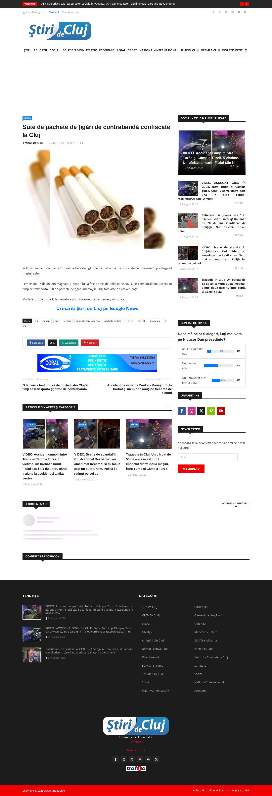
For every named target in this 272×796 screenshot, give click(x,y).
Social (55, 50)
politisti (142, 321)
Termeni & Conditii (238, 790)
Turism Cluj (190, 50)
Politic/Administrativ (80, 50)
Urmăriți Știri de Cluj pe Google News (97, 308)
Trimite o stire (70, 12)
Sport (132, 50)
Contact (54, 12)
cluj (36, 321)
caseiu (46, 321)
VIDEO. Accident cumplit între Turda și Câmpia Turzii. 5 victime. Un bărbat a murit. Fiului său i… (211, 158)
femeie (67, 321)
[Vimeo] (233, 12)
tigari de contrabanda (88, 321)
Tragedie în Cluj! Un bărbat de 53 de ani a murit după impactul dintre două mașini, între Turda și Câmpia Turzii (224, 285)
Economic (106, 50)
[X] (226, 12)
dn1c (130, 321)
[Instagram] (220, 12)
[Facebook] (213, 12)
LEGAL (121, 50)
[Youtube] (239, 12)
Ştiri (27, 50)
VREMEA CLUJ (210, 50)
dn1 (57, 321)
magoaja (155, 321)
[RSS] (245, 12)
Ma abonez (191, 469)
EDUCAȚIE (41, 50)
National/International (158, 50)
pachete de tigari (113, 321)
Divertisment (232, 50)
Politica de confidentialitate (209, 790)
